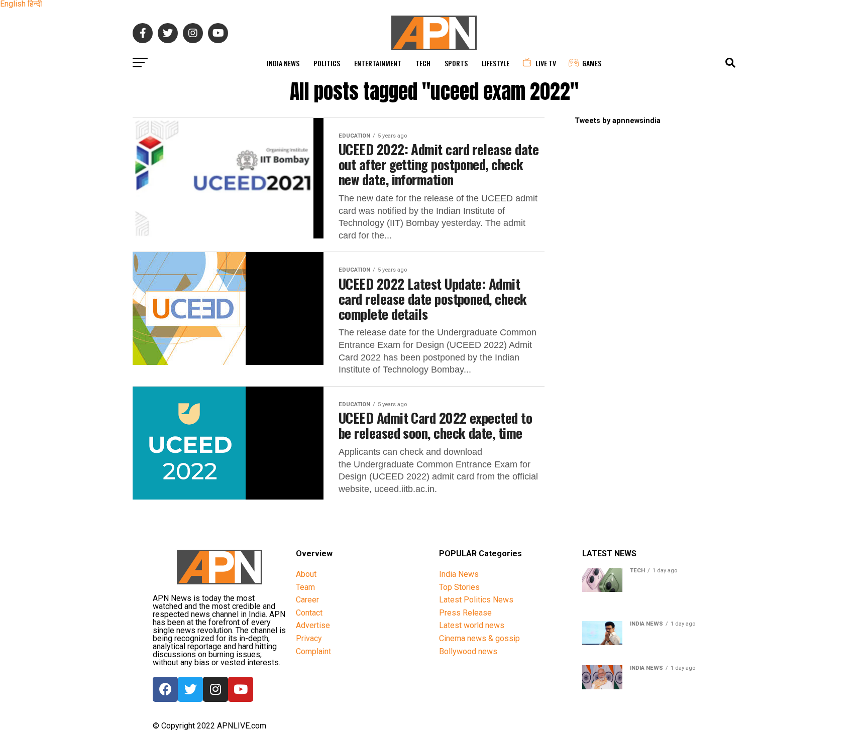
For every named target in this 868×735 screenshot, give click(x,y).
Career (307, 599)
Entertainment (377, 63)
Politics (326, 63)
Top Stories (459, 587)
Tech (422, 63)
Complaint (313, 651)
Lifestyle (495, 63)
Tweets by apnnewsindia (618, 120)
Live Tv (545, 63)
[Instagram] (215, 689)
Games (591, 63)
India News (283, 63)
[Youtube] (240, 689)
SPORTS (456, 63)
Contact (309, 613)
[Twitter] (190, 689)
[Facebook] (165, 689)
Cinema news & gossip (479, 638)
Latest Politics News (476, 599)
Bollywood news (468, 651)
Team (305, 587)
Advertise (313, 625)
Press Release (465, 613)
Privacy (309, 638)
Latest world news (471, 625)
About (306, 574)
